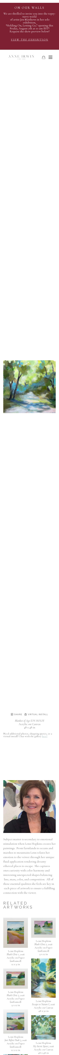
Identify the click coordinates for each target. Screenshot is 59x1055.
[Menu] (50, 57)
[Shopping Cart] (43, 57)
